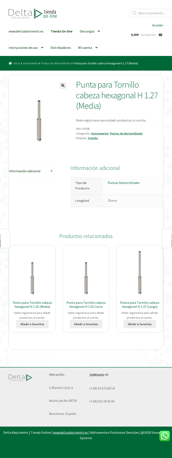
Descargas (87, 31)
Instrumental (30, 63)
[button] (63, 85)
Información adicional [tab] (24, 171)
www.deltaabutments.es (26, 31)
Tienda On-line (61, 31)
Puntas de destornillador (55, 63)
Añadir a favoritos (32, 324)
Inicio (17, 63)
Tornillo (93, 138)
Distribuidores (61, 47)
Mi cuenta (85, 47)
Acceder (157, 25)
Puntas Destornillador (124, 183)
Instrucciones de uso (23, 47)
